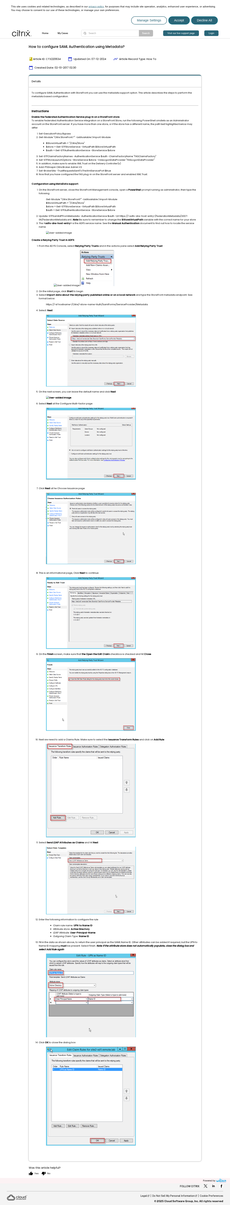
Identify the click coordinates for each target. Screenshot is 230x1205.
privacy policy (96, 6)
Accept (179, 20)
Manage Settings (149, 20)
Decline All (204, 20)
